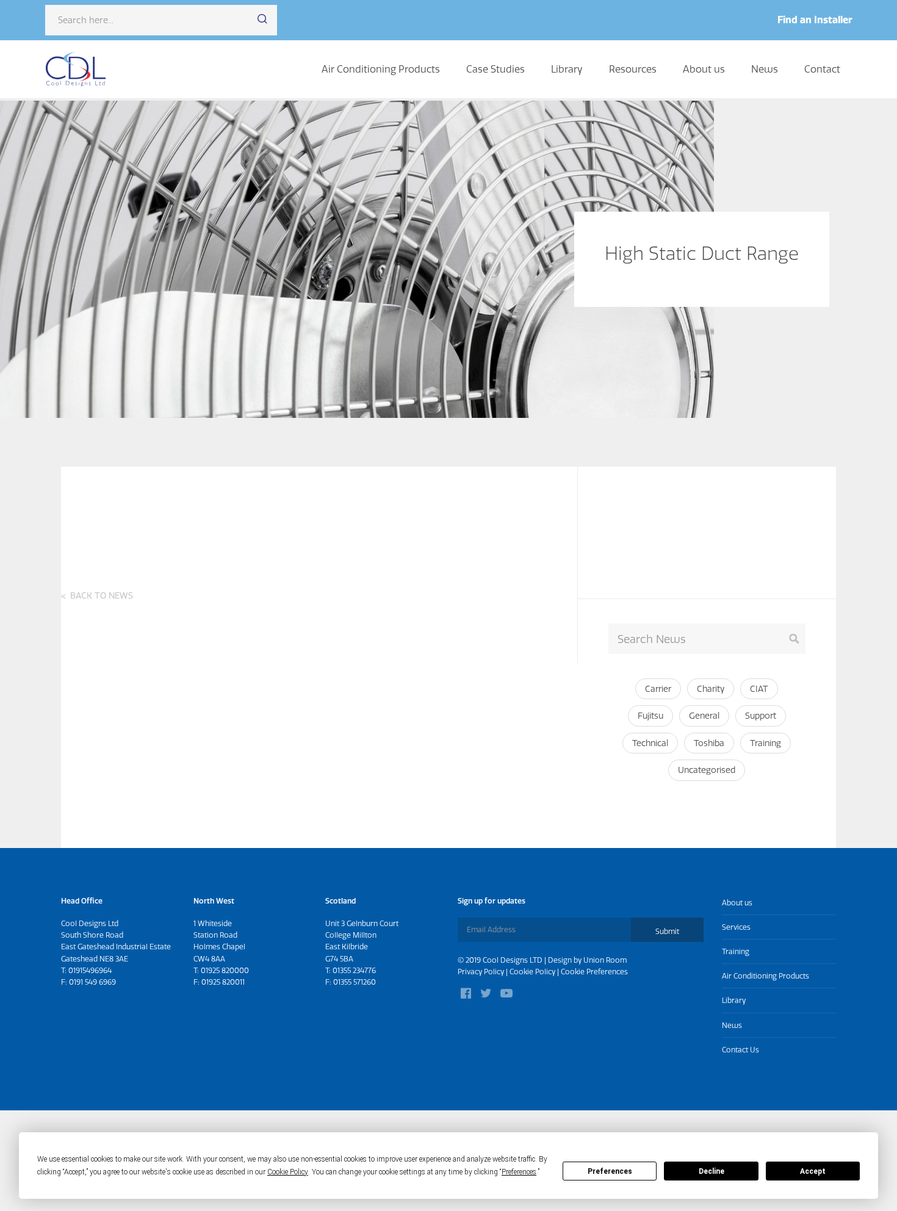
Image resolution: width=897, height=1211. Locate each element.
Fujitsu (650, 715)
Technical (650, 743)
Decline (711, 1171)
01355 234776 (354, 970)
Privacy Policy (481, 971)
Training (765, 743)
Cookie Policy (532, 971)
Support (760, 715)
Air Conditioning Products (381, 69)
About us (704, 69)
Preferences (610, 1171)
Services (736, 927)
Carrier (658, 688)
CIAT (759, 688)
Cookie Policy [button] (287, 1172)
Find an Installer (814, 19)
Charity (710, 688)
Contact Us (740, 1049)
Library (567, 69)
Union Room (605, 960)
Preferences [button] (519, 1172)
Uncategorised (706, 769)
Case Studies (495, 69)
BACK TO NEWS (101, 595)
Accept (813, 1171)
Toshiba (709, 743)
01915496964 (90, 970)
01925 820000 (225, 970)
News (764, 69)
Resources (633, 69)
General (704, 715)
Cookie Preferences (594, 971)
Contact (822, 69)
